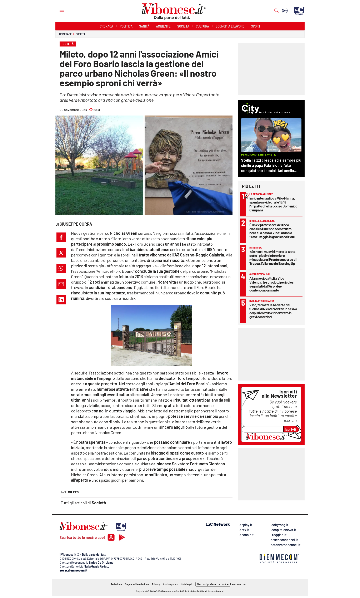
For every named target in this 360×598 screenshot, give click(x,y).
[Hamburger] (57, 10)
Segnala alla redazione (137, 584)
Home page (65, 34)
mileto (73, 492)
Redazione (116, 584)
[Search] (276, 11)
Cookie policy (170, 584)
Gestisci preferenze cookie (213, 584)
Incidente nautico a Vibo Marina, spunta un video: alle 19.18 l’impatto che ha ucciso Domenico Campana (273, 204)
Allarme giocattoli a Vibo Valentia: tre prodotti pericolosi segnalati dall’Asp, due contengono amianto (271, 284)
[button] (61, 237)
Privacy (156, 584)
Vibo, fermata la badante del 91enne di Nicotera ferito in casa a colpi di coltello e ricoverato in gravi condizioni (273, 311)
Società (80, 34)
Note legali (186, 584)
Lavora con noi (238, 584)
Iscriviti (291, 429)
